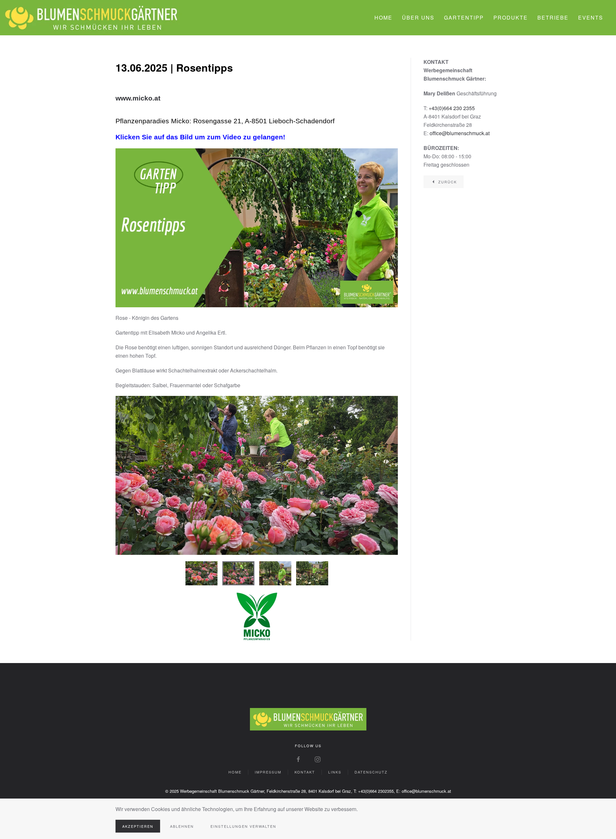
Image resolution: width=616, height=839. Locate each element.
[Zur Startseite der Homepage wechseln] (308, 718)
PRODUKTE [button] (510, 17)
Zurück (447, 181)
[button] (127, 475)
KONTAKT (305, 771)
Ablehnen (182, 826)
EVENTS (590, 17)
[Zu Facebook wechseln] (298, 758)
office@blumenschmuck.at (460, 133)
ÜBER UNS (418, 17)
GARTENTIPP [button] (464, 17)
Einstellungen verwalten (243, 826)
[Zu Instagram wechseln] (317, 758)
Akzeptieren (137, 826)
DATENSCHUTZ (371, 771)
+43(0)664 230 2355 (452, 108)
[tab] (201, 573)
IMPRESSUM (268, 771)
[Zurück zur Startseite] (91, 17)
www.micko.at (138, 98)
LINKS (334, 771)
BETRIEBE (553, 17)
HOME (383, 17)
